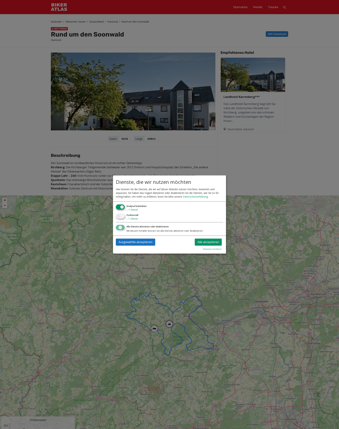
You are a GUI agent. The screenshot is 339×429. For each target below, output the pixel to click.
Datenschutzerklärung (195, 196)
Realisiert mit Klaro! (212, 249)
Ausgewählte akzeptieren (135, 242)
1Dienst (132, 209)
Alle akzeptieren (208, 242)
